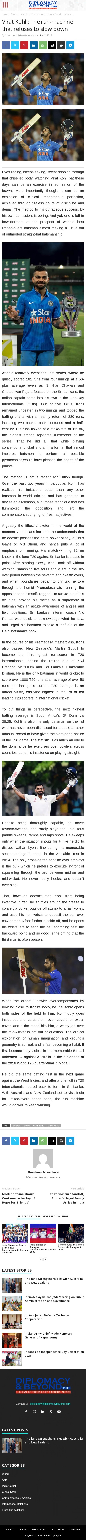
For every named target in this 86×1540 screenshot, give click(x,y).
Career (24, 1529)
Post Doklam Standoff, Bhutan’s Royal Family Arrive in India (67, 1198)
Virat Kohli (54, 1125)
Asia (4, 1479)
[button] (79, 5)
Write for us (38, 1529)
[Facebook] (27, 1412)
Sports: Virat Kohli (34, 1125)
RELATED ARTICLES (28, 1216)
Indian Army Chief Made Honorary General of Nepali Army (49, 1335)
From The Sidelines (13, 1509)
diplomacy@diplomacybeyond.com (50, 1403)
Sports (14, 14)
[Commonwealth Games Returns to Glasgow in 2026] (71, 1233)
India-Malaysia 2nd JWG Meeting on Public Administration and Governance (54, 1299)
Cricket (16, 1125)
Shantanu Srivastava (17, 35)
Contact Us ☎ (56, 1529)
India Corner (9, 1485)
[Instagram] (35, 1412)
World (5, 1473)
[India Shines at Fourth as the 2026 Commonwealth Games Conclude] (15, 1233)
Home (4, 14)
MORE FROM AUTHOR (56, 1216)
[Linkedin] (43, 1412)
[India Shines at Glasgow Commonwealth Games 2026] (43, 1233)
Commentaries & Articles (16, 1497)
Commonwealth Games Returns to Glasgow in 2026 (71, 1247)
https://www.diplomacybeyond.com (43, 1177)
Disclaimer (74, 1529)
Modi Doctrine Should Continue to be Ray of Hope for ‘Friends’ (18, 1198)
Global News (9, 1491)
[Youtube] (59, 1412)
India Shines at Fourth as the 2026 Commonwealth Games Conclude (15, 1249)
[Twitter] (52, 1412)
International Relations (15, 1503)
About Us (11, 1529)
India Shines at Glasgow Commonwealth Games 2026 (43, 1248)
